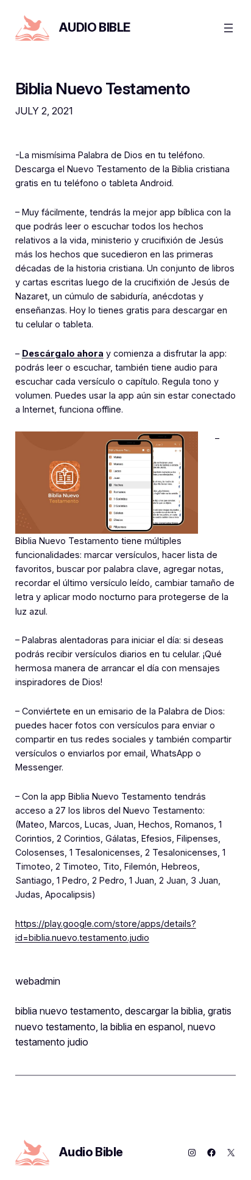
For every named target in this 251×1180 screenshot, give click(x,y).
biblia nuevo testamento (67, 1011)
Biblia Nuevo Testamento (102, 89)
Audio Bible (94, 27)
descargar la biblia (164, 1011)
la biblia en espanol (142, 1027)
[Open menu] (228, 28)
